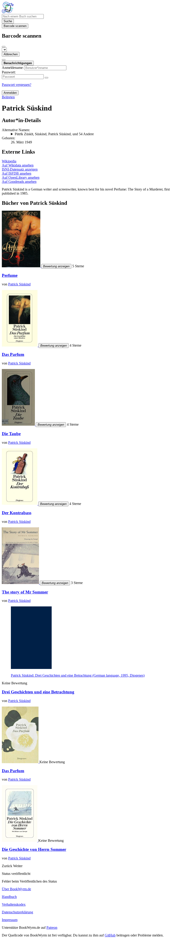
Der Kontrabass (16, 512)
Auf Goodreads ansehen (19, 181)
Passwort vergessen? (16, 85)
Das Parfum (13, 354)
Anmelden (10, 92)
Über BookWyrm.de (16, 889)
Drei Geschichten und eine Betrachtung (38, 692)
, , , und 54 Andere (54, 134)
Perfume (9, 275)
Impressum (9, 920)
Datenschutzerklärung (17, 912)
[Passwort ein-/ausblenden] (46, 77)
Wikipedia (9, 161)
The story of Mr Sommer (25, 592)
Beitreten (8, 97)
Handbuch (9, 897)
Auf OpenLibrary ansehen (20, 177)
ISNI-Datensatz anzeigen (20, 169)
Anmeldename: (13, 68)
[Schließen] (3, 46)
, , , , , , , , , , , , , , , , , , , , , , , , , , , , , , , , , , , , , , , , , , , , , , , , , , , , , (91, 134)
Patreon (51, 927)
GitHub (110, 935)
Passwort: (9, 72)
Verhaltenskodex (14, 904)
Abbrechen (11, 54)
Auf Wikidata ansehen (18, 165)
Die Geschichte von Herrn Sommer (34, 849)
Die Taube (11, 433)
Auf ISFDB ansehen (16, 173)
